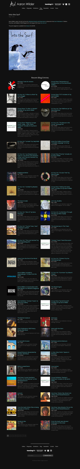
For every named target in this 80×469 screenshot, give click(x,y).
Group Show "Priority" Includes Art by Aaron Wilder (61, 154)
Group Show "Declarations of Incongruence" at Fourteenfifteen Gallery (61, 83)
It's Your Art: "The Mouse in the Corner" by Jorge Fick (60, 123)
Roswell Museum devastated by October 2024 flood (27, 353)
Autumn (20, 393)
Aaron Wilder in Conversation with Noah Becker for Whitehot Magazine (28, 287)
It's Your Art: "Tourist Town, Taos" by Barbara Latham (28, 227)
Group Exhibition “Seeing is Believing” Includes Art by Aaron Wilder (60, 379)
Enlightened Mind (23, 173)
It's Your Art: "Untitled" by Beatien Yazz (28, 187)
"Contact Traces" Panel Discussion (61, 240)
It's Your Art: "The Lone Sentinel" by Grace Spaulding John (28, 241)
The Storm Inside (23, 201)
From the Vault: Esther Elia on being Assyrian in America (28, 408)
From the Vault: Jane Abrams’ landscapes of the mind (59, 422)
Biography (29, 8)
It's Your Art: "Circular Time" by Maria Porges (60, 173)
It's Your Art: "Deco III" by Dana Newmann (27, 212)
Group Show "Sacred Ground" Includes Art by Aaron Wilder (60, 301)
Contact (52, 8)
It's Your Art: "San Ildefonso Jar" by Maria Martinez (61, 109)
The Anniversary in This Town (60, 226)
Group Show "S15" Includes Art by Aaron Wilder (61, 95)
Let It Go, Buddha (56, 201)
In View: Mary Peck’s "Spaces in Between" (60, 353)
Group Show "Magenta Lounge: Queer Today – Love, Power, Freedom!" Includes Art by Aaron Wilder (27, 125)
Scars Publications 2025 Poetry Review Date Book (26, 329)
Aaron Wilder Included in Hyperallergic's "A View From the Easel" (27, 274)
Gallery (23, 8)
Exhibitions (35, 8)
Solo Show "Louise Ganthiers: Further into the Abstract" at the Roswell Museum (27, 379)
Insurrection (55, 366)
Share (56, 8)
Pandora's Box (22, 421)
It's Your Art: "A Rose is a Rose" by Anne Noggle (27, 95)
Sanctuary (54, 318)
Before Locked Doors (24, 366)
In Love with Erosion (24, 341)
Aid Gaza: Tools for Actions (25, 81)
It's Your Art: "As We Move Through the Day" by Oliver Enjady (61, 212)
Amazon (28, 26)
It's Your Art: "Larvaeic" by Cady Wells (28, 141)
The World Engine (56, 287)
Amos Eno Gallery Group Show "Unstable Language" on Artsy (60, 142)
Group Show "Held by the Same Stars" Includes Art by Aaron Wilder (61, 187)
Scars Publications (58, 21)
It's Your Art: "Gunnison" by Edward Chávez (61, 273)
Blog (41, 8)
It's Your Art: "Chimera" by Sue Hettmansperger (60, 259)
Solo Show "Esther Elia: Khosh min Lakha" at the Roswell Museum (61, 394)
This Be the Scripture (24, 318)
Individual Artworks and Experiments (37, 21)
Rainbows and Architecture (59, 341)
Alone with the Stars (57, 328)
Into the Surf (43, 23)
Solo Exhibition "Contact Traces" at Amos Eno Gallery (28, 301)
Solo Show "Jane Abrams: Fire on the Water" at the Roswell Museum (62, 408)
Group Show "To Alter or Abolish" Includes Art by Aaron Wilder (27, 109)
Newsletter (46, 8)
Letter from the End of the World (27, 258)
